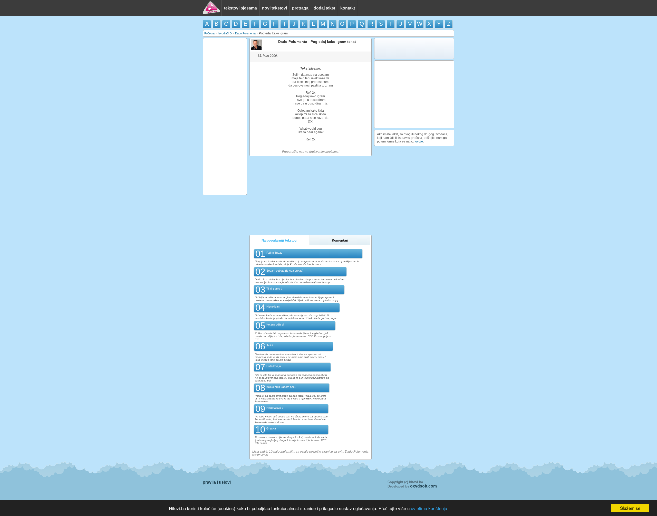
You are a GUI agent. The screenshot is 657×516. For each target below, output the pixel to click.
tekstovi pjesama (240, 8)
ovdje (419, 141)
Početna (209, 33)
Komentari (340, 240)
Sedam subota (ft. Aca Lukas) (284, 270)
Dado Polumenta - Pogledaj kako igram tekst (317, 42)
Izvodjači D (225, 33)
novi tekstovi (274, 8)
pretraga (300, 8)
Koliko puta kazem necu (281, 386)
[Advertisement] (224, 117)
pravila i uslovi (217, 482)
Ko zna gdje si (275, 324)
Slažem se (630, 508)
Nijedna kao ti (274, 407)
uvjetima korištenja (429, 508)
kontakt (347, 8)
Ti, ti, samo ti (274, 288)
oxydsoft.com (423, 486)
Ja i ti (269, 345)
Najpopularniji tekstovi (279, 240)
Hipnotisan (272, 306)
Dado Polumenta (245, 33)
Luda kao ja (273, 366)
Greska (271, 428)
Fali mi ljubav (274, 252)
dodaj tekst (324, 8)
